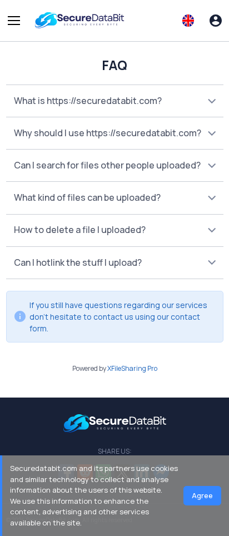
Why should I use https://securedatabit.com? (107, 133)
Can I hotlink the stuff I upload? (78, 262)
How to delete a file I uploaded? (80, 230)
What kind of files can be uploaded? (87, 197)
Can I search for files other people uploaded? (107, 165)
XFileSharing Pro (132, 368)
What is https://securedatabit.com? (88, 101)
